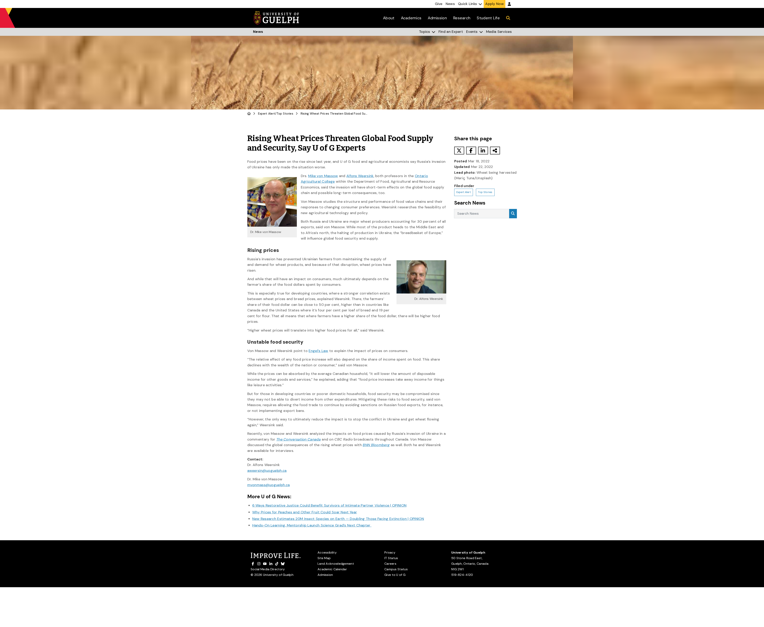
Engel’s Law (318, 350)
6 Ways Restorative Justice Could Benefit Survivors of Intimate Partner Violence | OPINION (329, 505)
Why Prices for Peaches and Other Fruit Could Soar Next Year (304, 512)
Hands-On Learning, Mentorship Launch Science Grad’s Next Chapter (312, 525)
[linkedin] (483, 150)
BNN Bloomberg (376, 445)
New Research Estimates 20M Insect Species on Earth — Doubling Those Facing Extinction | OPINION (338, 518)
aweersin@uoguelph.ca (267, 470)
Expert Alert (266, 114)
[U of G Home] (249, 114)
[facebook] (471, 150)
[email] (495, 150)
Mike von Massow (323, 176)
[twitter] (459, 150)
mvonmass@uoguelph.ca (268, 485)
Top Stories (285, 114)
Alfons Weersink (360, 176)
